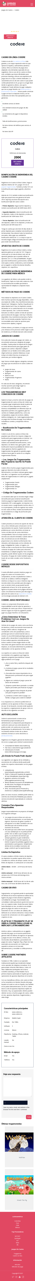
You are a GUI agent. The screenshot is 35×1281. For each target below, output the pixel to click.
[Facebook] (23, 1277)
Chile (17, 1225)
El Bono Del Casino (24, 36)
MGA (17, 1243)
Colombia (17, 1221)
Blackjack (8, 373)
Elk (17, 1245)
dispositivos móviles (25, 594)
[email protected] (7, 736)
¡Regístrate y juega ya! (10, 36)
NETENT (17, 1236)
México (17, 1227)
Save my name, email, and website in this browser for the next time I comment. (16, 1108)
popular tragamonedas (8, 187)
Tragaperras (17, 1254)
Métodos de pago (17, 1267)
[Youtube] (20, 1277)
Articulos (17, 1264)
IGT (17, 1240)
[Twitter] (13, 1277)
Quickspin (17, 1238)
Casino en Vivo (17, 1256)
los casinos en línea (19, 61)
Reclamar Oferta (17, 163)
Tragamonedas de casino (13, 371)
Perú (17, 1223)
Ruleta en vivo (9, 375)
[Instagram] (16, 1277)
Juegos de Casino (7, 10)
